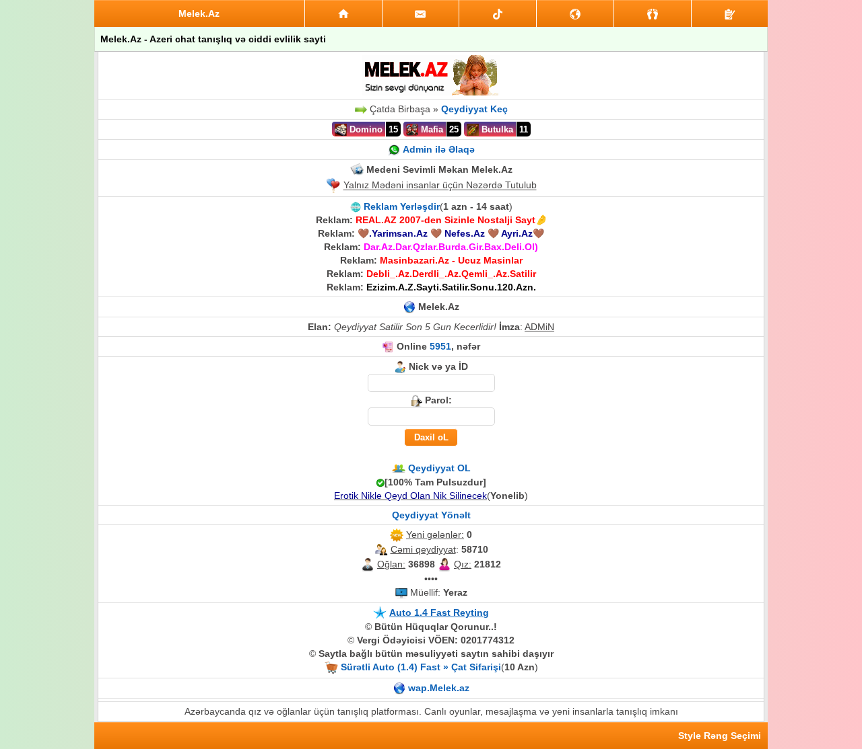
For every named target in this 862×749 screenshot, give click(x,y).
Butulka (496, 129)
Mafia (430, 129)
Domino (365, 129)
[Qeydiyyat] (730, 13)
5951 (440, 346)
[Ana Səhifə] (343, 13)
